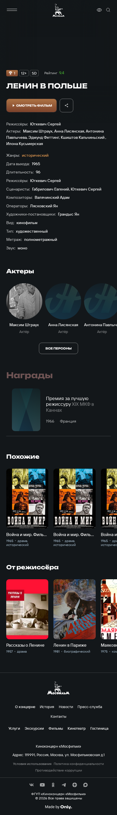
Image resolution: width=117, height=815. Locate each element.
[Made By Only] (58, 807)
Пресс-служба (90, 706)
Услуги (14, 728)
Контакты (58, 716)
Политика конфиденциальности (79, 764)
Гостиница (99, 728)
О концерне (25, 706)
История (47, 706)
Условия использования (32, 764)
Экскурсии (34, 728)
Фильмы (56, 728)
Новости (66, 706)
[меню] (12, 10)
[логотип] (58, 10)
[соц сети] (31, 784)
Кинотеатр (77, 728)
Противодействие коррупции (58, 770)
